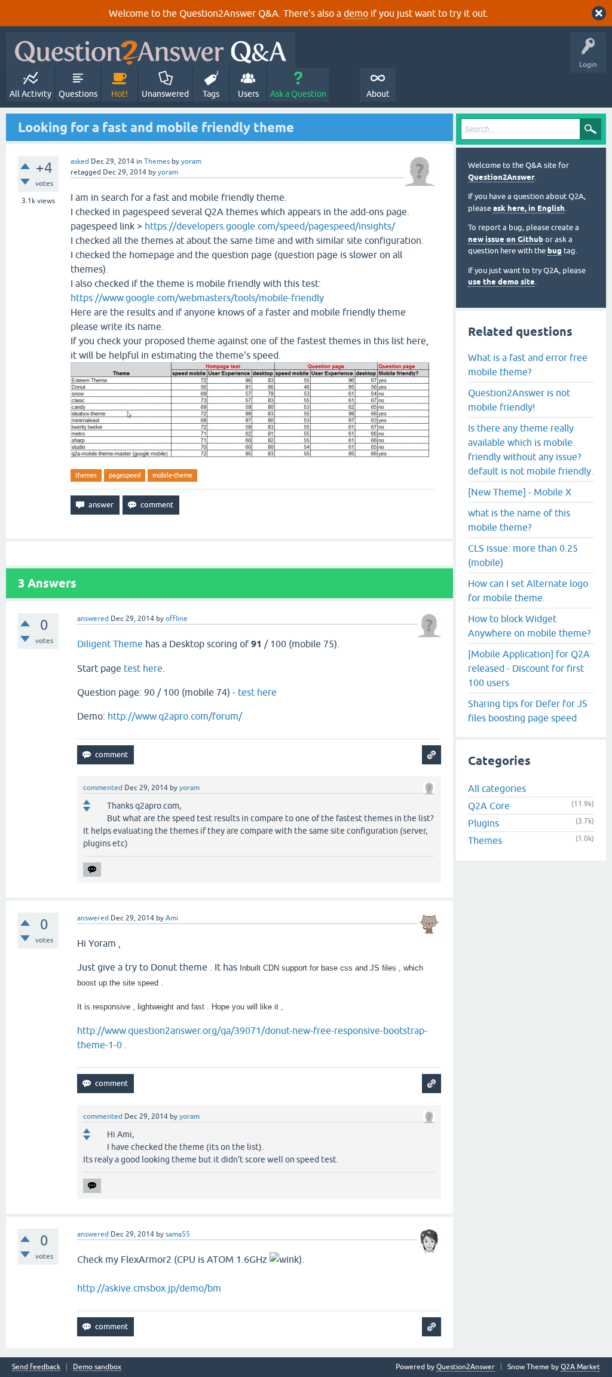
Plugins (483, 823)
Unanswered (165, 94)
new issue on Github (505, 239)
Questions (78, 94)
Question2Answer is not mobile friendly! (519, 399)
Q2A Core (489, 805)
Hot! (119, 94)
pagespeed (124, 475)
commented (103, 788)
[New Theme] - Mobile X (519, 491)
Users (248, 94)
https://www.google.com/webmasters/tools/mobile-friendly (197, 297)
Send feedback (36, 1367)
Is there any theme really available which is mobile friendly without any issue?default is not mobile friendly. (530, 449)
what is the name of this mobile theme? (519, 520)
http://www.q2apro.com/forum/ (175, 716)
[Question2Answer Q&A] (150, 50)
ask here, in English (529, 208)
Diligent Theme (110, 643)
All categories (497, 788)
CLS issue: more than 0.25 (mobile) (523, 555)
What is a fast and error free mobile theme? (527, 364)
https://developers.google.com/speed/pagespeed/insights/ (270, 226)
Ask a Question (298, 94)
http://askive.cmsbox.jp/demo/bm (149, 1288)
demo (356, 13)
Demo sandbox (97, 1367)
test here (143, 668)
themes (86, 475)
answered (93, 618)
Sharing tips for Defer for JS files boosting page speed (527, 710)
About (378, 94)
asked (80, 161)
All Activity (30, 94)
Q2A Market (580, 1367)
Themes (157, 161)
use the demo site (501, 281)
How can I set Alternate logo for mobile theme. (528, 590)
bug (554, 250)
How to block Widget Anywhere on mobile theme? (529, 625)
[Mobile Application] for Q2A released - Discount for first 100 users (529, 668)
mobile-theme (172, 475)
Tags (211, 94)
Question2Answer (501, 177)
